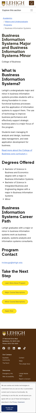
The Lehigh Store (24, 364)
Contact (21, 358)
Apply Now (9, 311)
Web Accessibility (8, 376)
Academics (7, 18)
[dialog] (18, 398)
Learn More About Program (15, 283)
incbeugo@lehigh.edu (12, 262)
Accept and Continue (9, 408)
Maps (20, 361)
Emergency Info (7, 373)
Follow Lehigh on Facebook (5, 349)
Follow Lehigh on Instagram (10, 349)
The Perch (5, 363)
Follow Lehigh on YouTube (20, 349)
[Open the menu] (31, 3)
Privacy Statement (18, 402)
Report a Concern (24, 379)
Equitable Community (6, 359)
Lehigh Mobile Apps (23, 375)
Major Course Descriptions (15, 292)
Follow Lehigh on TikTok (25, 349)
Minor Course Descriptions (15, 302)
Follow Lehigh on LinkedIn (15, 349)
